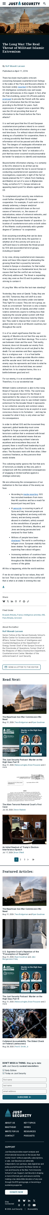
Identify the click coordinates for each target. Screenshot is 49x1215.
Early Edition (10, 1070)
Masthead (10, 1127)
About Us (10, 1123)
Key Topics (29, 1123)
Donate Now (16, 1192)
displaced (15, 540)
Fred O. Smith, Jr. (22, 1047)
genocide (17, 508)
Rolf (13, 631)
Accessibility (33, 1209)
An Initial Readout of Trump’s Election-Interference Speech (21, 848)
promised (7, 99)
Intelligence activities (32, 615)
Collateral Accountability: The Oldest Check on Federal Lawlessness (23, 1042)
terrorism (18, 618)
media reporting (30, 494)
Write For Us (12, 1131)
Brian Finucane (34, 765)
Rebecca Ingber (21, 765)
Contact (9, 1136)
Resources (30, 1131)
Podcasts (29, 1136)
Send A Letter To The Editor (23, 667)
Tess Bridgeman (21, 722)
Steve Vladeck (20, 810)
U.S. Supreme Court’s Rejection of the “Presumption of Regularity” (21, 953)
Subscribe (22, 1097)
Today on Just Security (15, 1073)
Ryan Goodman (38, 722)
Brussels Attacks (9, 615)
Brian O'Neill (19, 852)
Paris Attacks (8, 618)
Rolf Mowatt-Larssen (15, 66)
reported (22, 87)
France (20, 615)
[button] (44, 3)
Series (27, 1127)
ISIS (43, 615)
